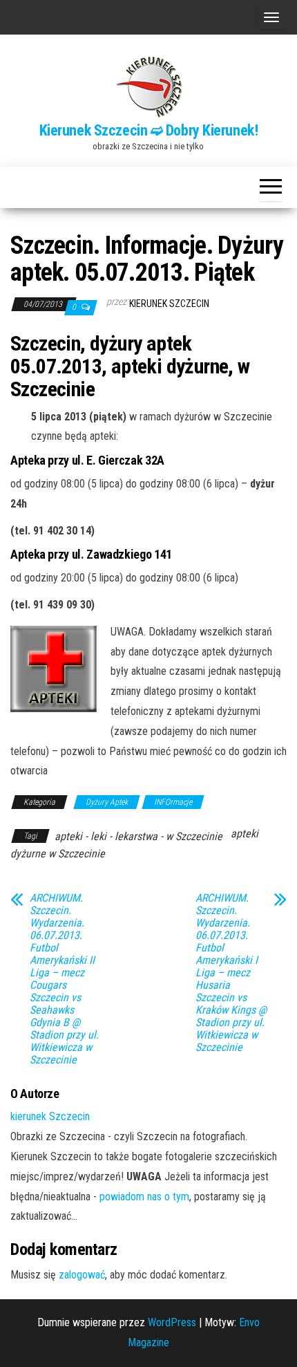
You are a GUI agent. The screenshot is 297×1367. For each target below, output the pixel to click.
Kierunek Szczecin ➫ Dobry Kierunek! (148, 130)
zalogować (82, 1274)
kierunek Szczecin (169, 303)
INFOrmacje (173, 802)
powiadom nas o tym (144, 1196)
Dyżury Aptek (107, 802)
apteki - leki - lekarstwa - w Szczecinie (138, 836)
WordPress (172, 1322)
